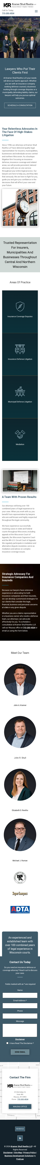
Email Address (20, 1000)
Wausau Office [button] (20, 1106)
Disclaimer (20, 1039)
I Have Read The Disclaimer (21, 1043)
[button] (36, 11)
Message (20, 1021)
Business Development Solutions (19, 1156)
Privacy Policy (29, 1152)
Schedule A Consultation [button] (20, 105)
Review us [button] (20, 1129)
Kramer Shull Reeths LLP (21, 1146)
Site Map (18, 1152)
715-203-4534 (8, 13)
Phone (20, 1011)
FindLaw (20, 1159)
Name (20, 990)
